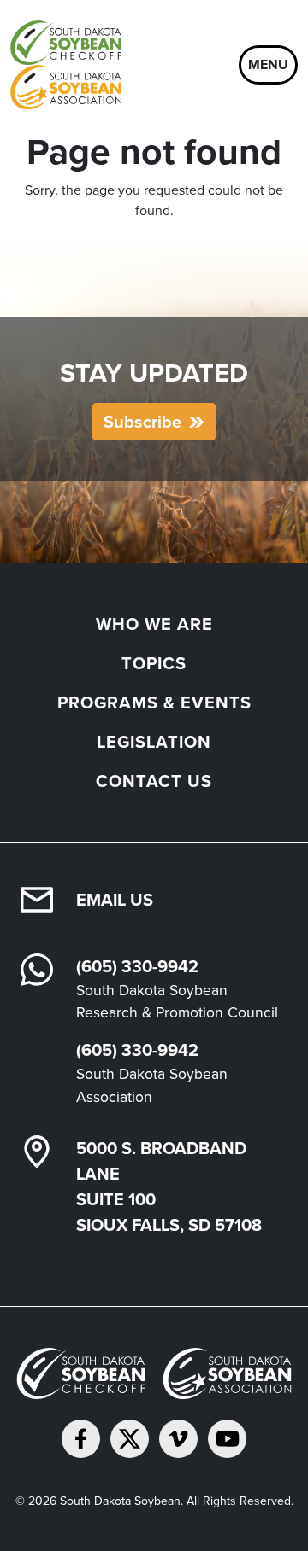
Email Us (114, 900)
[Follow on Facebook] (81, 1439)
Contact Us (154, 781)
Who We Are (154, 624)
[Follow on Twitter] (129, 1439)
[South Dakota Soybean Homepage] (121, 65)
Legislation (154, 742)
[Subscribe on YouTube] (227, 1439)
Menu (268, 64)
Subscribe (142, 421)
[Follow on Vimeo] (178, 1439)
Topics (154, 663)
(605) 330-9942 (137, 966)
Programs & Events (154, 702)
